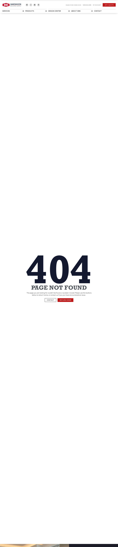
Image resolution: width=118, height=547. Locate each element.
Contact (98, 11)
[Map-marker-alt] (38, 5)
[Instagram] (31, 5)
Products (29, 11)
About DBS (76, 11)
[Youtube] (34, 5)
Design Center (54, 11)
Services (6, 11)
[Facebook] (27, 5)
